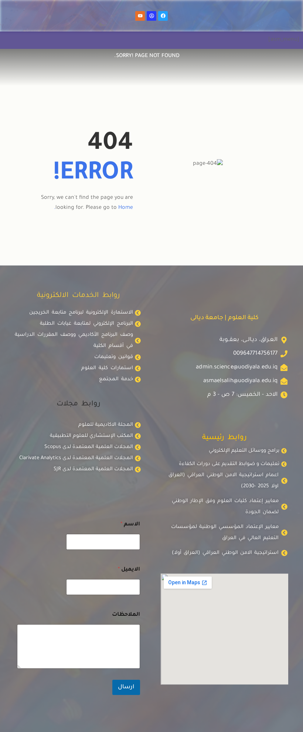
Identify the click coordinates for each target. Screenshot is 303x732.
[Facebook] (163, 16)
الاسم (130, 525)
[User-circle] (151, 16)
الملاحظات (126, 615)
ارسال (126, 687)
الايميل (129, 570)
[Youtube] (140, 16)
